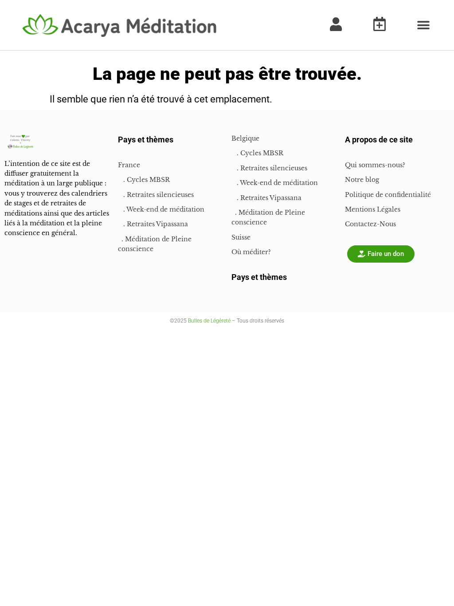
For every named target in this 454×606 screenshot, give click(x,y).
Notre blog (362, 180)
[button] (423, 25)
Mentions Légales (372, 209)
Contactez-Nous (370, 224)
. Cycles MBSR (144, 180)
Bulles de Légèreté (209, 321)
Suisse (240, 237)
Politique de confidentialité (388, 195)
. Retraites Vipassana (153, 224)
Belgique (245, 138)
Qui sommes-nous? (375, 165)
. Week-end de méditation (161, 209)
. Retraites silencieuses (156, 195)
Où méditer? (251, 252)
